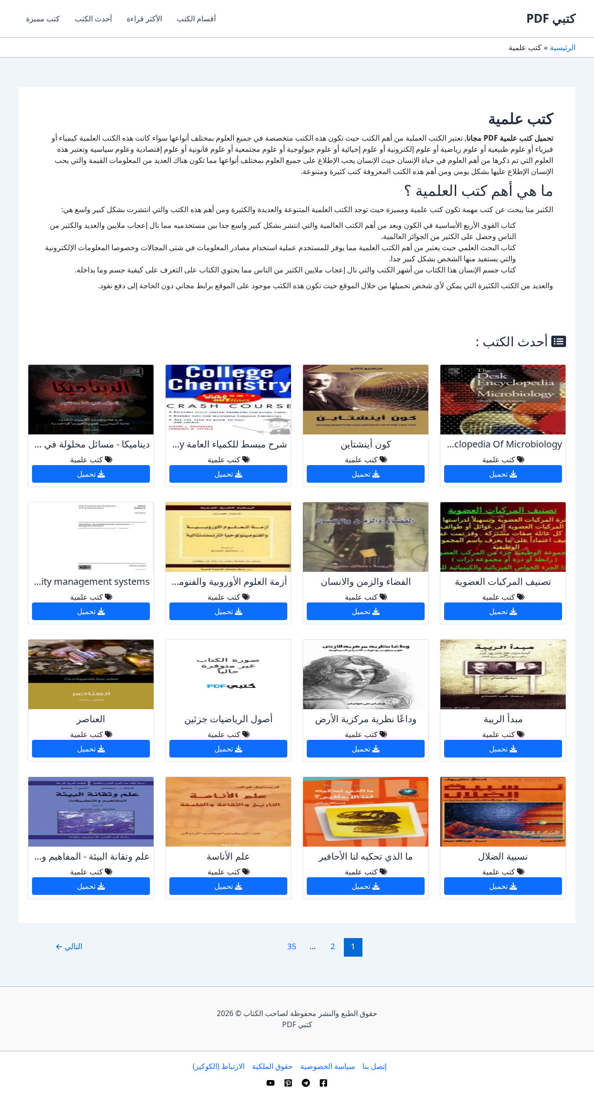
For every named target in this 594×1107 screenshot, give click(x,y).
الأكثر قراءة (144, 18)
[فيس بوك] (323, 1083)
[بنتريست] (288, 1083)
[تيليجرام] (306, 1083)
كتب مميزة (43, 18)
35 (292, 946)
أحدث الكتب (93, 18)
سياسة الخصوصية (327, 1066)
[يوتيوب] (270, 1083)
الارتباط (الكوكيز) (219, 1066)
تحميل (499, 474)
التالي (69, 946)
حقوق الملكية (272, 1066)
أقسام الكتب (196, 18)
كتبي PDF (550, 18)
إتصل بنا (374, 1066)
